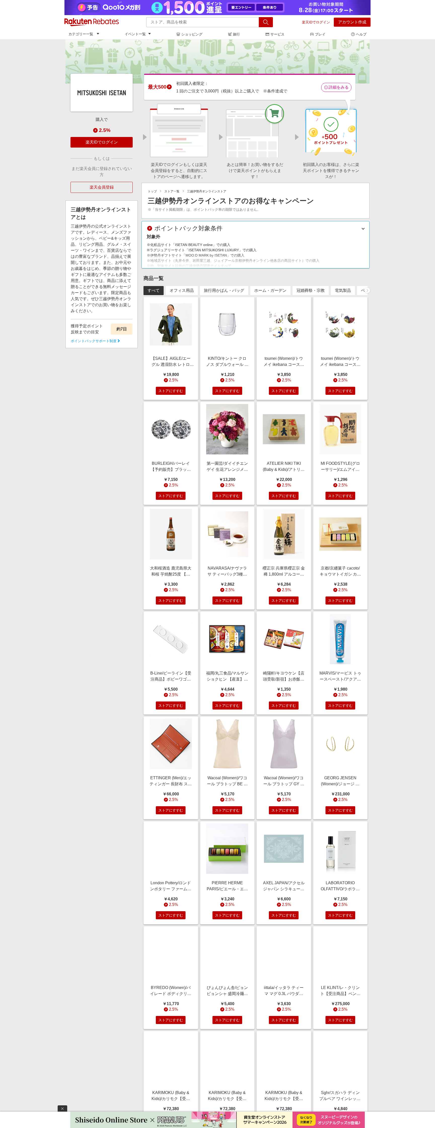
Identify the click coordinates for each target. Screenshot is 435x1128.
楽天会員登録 (102, 187)
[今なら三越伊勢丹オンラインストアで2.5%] (217, 61)
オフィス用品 (182, 290)
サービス (277, 34)
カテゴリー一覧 (80, 34)
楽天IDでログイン (316, 22)
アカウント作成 (352, 22)
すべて (154, 290)
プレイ (320, 34)
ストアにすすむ (170, 391)
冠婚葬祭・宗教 (311, 290)
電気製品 (343, 290)
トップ (152, 191)
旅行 (236, 34)
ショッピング (191, 34)
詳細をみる (339, 87)
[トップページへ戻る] (91, 22)
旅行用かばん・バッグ (224, 290)
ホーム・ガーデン (270, 290)
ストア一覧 (171, 191)
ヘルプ (361, 34)
